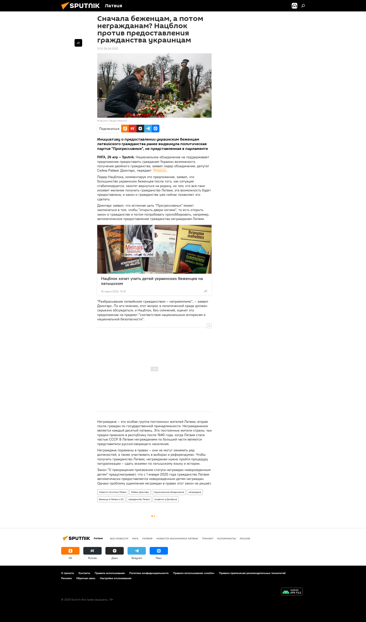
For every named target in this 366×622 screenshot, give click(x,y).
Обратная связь (85, 578)
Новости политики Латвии (113, 492)
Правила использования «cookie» (193, 573)
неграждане (195, 492)
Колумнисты (226, 538)
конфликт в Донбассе (165, 499)
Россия (245, 538)
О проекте (67, 573)
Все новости (119, 538)
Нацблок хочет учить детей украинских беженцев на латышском (152, 281)
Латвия (147, 538)
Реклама (66, 578)
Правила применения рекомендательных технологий (252, 573)
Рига (135, 538)
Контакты (84, 573)
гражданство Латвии (139, 499)
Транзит (207, 538)
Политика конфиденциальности (149, 573)
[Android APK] (292, 592)
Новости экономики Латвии (177, 538)
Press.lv (159, 170)
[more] (205, 291)
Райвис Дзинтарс (140, 492)
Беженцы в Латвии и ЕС (111, 499)
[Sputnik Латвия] (82, 10)
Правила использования (110, 573)
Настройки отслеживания (115, 578)
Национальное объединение (169, 492)
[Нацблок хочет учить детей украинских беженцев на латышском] (154, 249)
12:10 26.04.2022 (107, 48)
